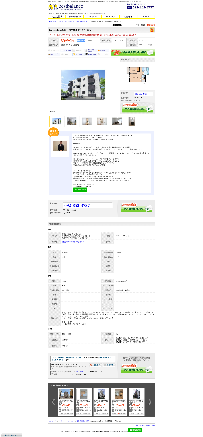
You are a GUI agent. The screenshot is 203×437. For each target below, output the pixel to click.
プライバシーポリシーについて (144, 425)
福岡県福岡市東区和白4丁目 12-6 (73, 242)
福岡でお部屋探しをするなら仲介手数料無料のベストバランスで (78, 431)
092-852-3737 (141, 94)
